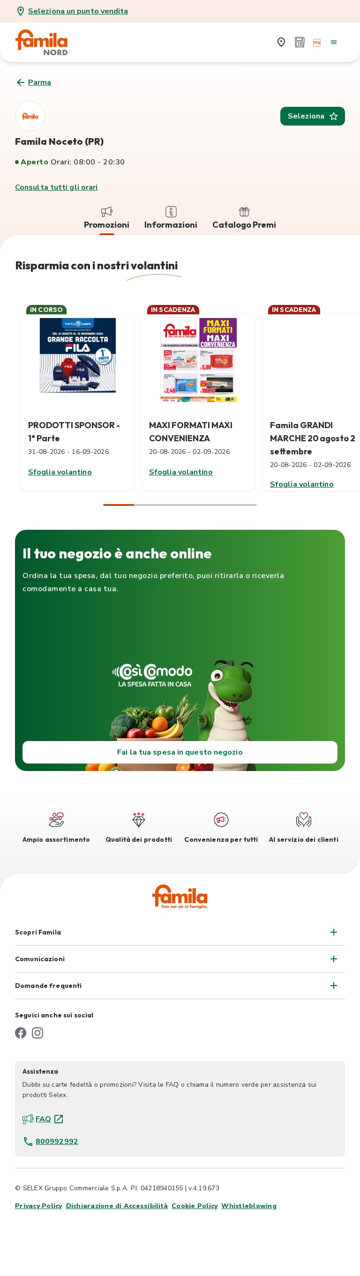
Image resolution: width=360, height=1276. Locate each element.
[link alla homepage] (48, 42)
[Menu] (333, 42)
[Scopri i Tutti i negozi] (281, 42)
